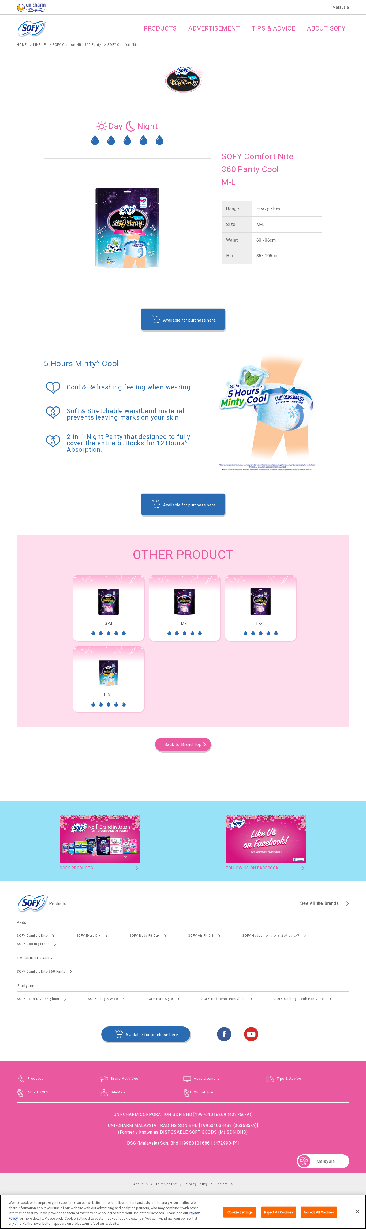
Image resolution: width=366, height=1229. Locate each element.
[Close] (357, 1211)
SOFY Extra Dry (88, 935)
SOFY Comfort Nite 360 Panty (41, 971)
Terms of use (166, 1184)
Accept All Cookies (319, 1212)
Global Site (203, 1092)
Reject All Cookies (278, 1212)
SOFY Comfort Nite (32, 935)
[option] (108, 608)
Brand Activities (124, 1079)
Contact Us (224, 1184)
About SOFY (38, 1092)
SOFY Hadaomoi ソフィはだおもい (270, 935)
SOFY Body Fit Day (144, 935)
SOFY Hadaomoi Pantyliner (223, 999)
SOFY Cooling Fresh (33, 944)
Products (35, 1079)
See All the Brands (319, 903)
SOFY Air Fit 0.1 (201, 935)
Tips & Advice (289, 1079)
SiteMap (118, 1092)
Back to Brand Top (183, 744)
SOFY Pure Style (160, 999)
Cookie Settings (240, 1212)
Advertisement (206, 1079)
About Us (140, 1184)
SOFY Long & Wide (103, 999)
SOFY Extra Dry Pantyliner (38, 999)
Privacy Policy (196, 1184)
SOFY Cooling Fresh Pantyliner (299, 999)
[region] (183, 1212)
